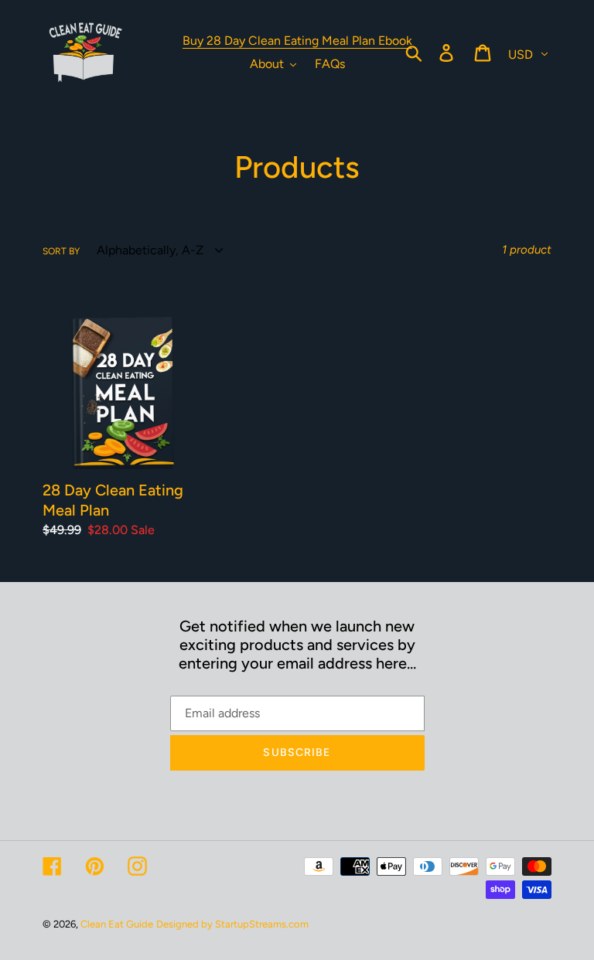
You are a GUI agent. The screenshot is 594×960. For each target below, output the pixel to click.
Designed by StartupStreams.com (232, 924)
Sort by (61, 251)
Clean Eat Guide (116, 924)
